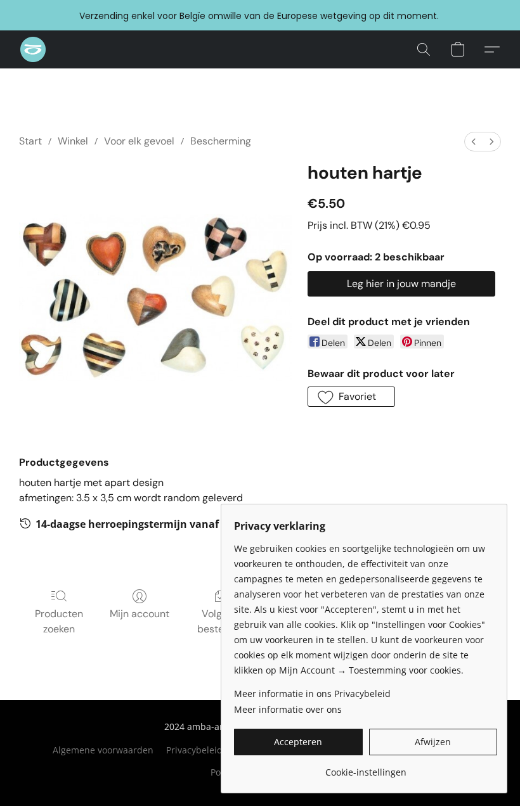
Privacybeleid (194, 750)
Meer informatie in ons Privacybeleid (312, 694)
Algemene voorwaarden (103, 750)
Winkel (73, 141)
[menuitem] (474, 141)
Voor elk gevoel (139, 141)
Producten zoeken (59, 621)
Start (30, 141)
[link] (365, 767)
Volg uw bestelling (220, 621)
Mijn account (139, 613)
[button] (33, 49)
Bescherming (220, 141)
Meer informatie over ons (288, 709)
